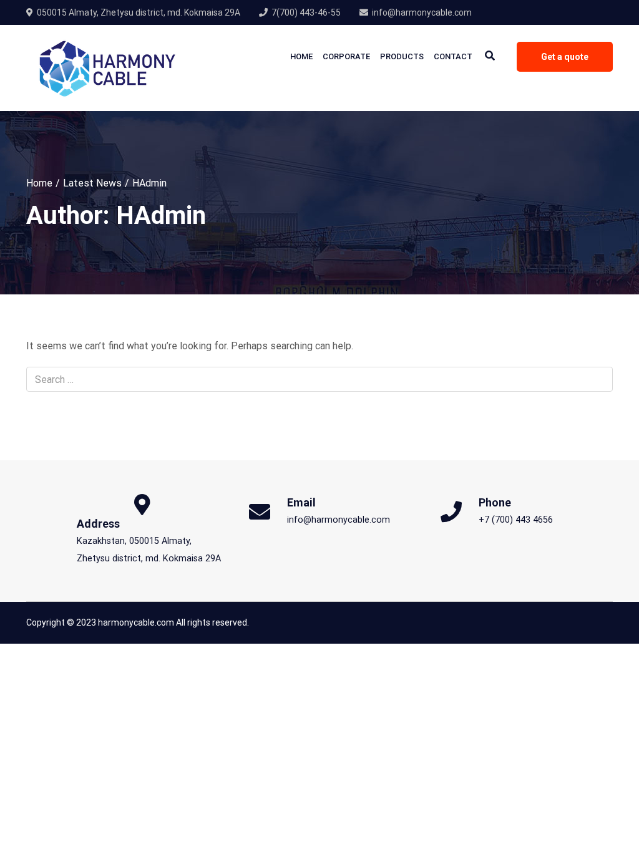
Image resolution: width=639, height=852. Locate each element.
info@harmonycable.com (422, 12)
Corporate (346, 56)
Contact (453, 56)
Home (301, 56)
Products (402, 56)
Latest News (92, 183)
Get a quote (564, 57)
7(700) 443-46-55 (306, 12)
